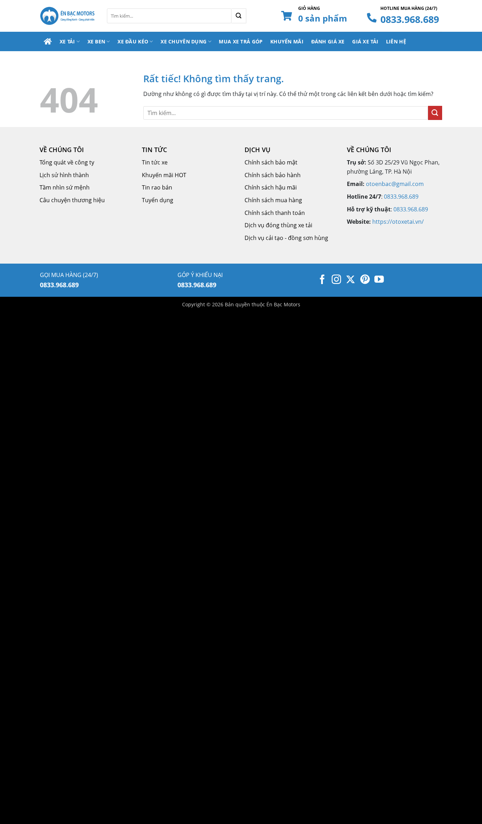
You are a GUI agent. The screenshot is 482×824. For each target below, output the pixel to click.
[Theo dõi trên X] (350, 280)
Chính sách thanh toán (275, 213)
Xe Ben (97, 41)
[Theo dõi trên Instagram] (336, 280)
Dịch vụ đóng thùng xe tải (278, 225)
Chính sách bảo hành (273, 175)
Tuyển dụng (157, 200)
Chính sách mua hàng (273, 200)
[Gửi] (238, 15)
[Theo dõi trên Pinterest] (365, 280)
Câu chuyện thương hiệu (72, 200)
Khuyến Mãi (286, 41)
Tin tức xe (155, 162)
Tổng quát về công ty (67, 162)
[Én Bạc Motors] (68, 16)
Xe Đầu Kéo (133, 41)
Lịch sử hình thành (64, 175)
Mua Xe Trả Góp (241, 41)
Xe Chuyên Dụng (183, 41)
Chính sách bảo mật (271, 162)
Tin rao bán (157, 187)
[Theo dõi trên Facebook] (322, 280)
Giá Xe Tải (365, 41)
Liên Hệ (396, 41)
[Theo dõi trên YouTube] (379, 280)
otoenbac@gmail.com (395, 184)
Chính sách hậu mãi (271, 187)
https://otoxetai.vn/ (398, 221)
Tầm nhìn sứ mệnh (65, 187)
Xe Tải (67, 41)
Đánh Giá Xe (328, 41)
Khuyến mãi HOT (164, 175)
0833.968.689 (409, 19)
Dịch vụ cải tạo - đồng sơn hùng (286, 238)
